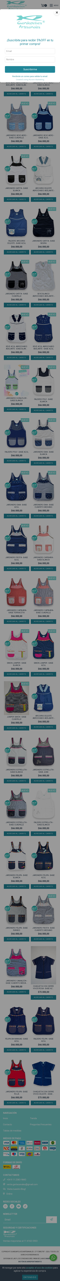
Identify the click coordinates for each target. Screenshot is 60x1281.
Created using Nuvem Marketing (30, 79)
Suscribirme (30, 69)
